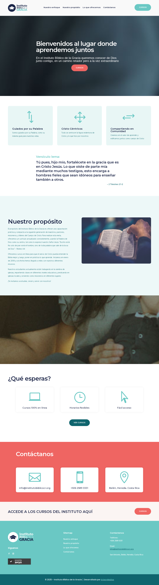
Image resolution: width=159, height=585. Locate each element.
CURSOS (143, 7)
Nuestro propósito (71, 8)
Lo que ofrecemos (91, 8)
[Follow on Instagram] (13, 553)
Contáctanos (109, 8)
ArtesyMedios (107, 579)
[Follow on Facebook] (9, 553)
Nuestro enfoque (52, 8)
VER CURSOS (79, 422)
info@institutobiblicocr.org (122, 549)
